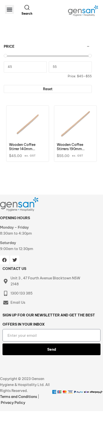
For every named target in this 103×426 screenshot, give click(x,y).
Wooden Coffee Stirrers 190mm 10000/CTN (70, 149)
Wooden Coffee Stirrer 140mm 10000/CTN (22, 149)
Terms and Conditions (19, 396)
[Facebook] (4, 260)
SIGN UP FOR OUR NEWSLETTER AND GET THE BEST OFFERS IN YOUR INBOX (48, 320)
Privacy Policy (13, 402)
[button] (9, 9)
